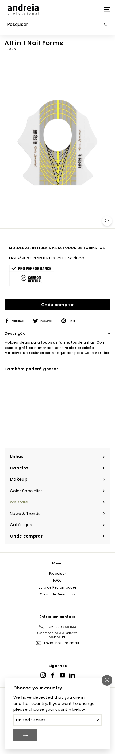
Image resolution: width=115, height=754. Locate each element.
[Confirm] (25, 735)
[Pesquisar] (105, 24)
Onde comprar (57, 304)
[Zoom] (107, 221)
